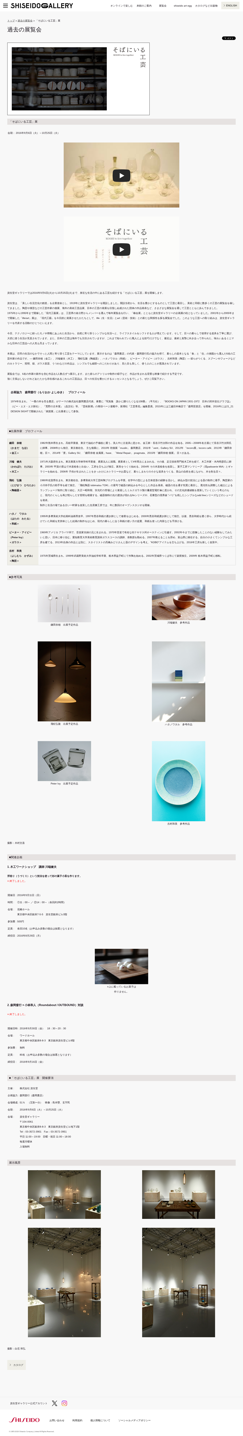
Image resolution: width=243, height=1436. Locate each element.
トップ (11, 20)
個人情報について (100, 1420)
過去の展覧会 (25, 20)
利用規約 (77, 1420)
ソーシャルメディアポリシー (134, 1420)
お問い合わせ (56, 1420)
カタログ (18, 1365)
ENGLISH (231, 5)
